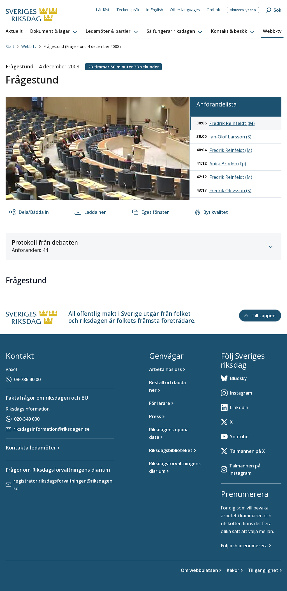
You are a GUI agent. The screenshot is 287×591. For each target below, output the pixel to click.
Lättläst (103, 9)
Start (10, 46)
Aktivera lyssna (243, 9)
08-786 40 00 (27, 379)
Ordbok (213, 9)
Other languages (185, 9)
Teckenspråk (127, 9)
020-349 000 (27, 419)
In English (154, 9)
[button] (54, 31)
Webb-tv (28, 46)
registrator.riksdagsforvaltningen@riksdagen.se (63, 485)
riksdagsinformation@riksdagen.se (51, 429)
